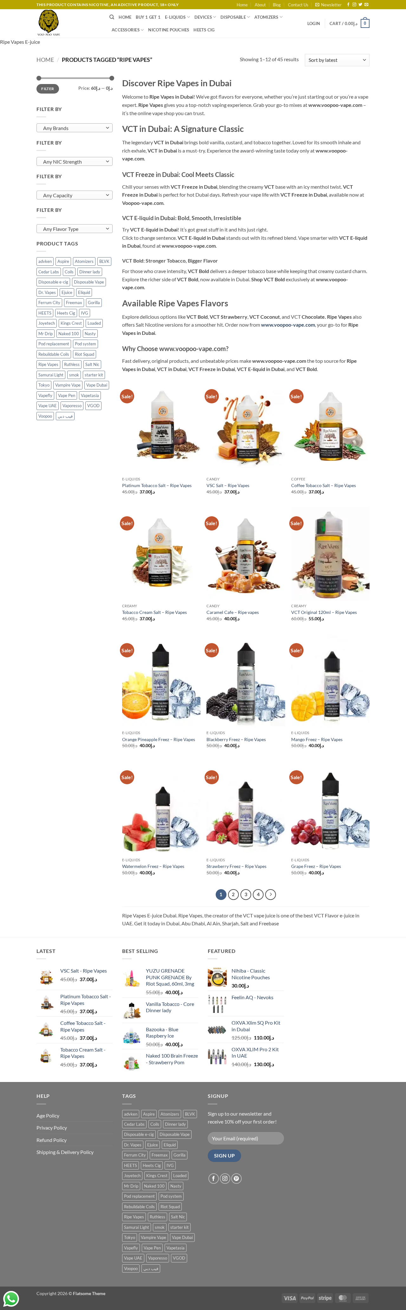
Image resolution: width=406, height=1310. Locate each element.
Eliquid (84, 292)
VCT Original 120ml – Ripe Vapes (324, 612)
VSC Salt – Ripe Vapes (227, 485)
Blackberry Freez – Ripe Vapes (236, 739)
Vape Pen (66, 395)
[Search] (111, 17)
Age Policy (47, 1115)
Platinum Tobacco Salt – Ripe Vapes (157, 485)
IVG (84, 313)
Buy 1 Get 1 (148, 17)
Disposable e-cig (53, 281)
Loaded (94, 323)
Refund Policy (51, 1140)
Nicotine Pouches (168, 29)
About (260, 4)
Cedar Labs (48, 271)
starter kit (94, 374)
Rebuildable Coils (53, 354)
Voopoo (45, 416)
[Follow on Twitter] (360, 5)
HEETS (44, 313)
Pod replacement (53, 343)
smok (74, 374)
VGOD (93, 405)
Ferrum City (49, 302)
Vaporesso (72, 405)
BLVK (104, 261)
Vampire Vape (68, 385)
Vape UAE (47, 405)
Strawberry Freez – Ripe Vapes (236, 866)
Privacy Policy (51, 1127)
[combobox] (74, 127)
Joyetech (46, 323)
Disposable (233, 17)
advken (45, 261)
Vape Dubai (96, 385)
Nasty (90, 333)
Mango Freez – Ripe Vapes (317, 739)
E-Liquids (175, 17)
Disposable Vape (89, 281)
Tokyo (43, 385)
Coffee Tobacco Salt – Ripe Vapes (323, 485)
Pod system (85, 343)
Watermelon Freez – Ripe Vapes (153, 866)
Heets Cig (66, 313)
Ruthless (72, 364)
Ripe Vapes (48, 364)
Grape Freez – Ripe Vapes (316, 866)
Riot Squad (84, 354)
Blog (277, 4)
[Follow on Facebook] (348, 5)
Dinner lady (89, 271)
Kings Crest (71, 323)
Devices (203, 17)
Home (242, 4)
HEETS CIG (203, 29)
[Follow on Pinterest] (236, 1178)
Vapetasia (90, 395)
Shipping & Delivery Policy (65, 1152)
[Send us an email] (366, 5)
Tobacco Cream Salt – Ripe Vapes (154, 612)
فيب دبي (65, 416)
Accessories (126, 29)
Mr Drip (45, 333)
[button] (328, 5)
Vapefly (45, 395)
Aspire (63, 261)
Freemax (74, 302)
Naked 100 (68, 333)
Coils (69, 271)
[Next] (270, 894)
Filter (47, 88)
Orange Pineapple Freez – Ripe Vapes (158, 739)
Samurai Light (50, 374)
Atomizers (266, 17)
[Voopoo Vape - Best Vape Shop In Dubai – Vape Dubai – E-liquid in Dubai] (68, 23)
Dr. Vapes (47, 292)
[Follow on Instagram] (354, 5)
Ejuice (67, 292)
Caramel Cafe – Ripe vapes (232, 612)
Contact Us (298, 4)
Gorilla (94, 302)
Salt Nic (92, 364)
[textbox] (73, 128)
